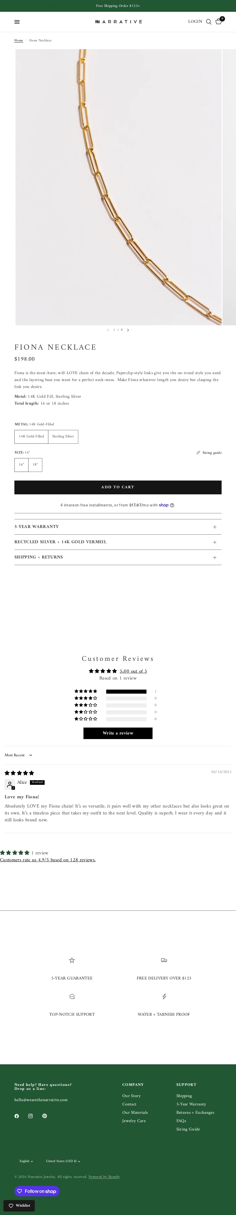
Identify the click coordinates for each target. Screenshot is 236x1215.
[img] (19, 773)
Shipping (184, 1096)
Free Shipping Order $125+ (118, 6)
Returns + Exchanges (195, 1113)
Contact (129, 1104)
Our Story (131, 1096)
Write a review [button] (118, 733)
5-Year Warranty (191, 1104)
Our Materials (135, 1113)
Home (18, 40)
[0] (218, 22)
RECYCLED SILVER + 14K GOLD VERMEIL (60, 542)
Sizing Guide (188, 1129)
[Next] (128, 330)
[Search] (209, 22)
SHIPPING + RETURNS (38, 557)
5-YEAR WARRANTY (36, 527)
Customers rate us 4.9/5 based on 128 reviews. (48, 860)
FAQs (181, 1121)
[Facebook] (20, 1116)
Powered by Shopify (104, 1177)
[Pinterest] (48, 1115)
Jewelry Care (134, 1121)
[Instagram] (34, 1116)
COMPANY (133, 1085)
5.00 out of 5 (133, 671)
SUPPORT (186, 1085)
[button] (86, 691)
